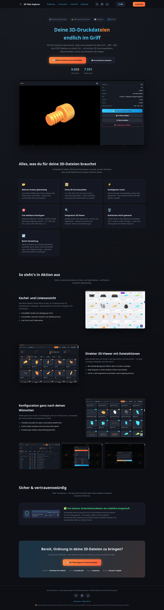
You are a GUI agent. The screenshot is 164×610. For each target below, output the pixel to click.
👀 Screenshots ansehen (101, 60)
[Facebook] (102, 4)
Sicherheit (74, 4)
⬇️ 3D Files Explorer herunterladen (82, 562)
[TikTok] (107, 4)
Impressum (77, 601)
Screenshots (62, 4)
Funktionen (51, 4)
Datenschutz (86, 601)
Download (84, 4)
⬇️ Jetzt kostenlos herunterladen (67, 60)
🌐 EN (120, 4)
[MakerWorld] (97, 4)
